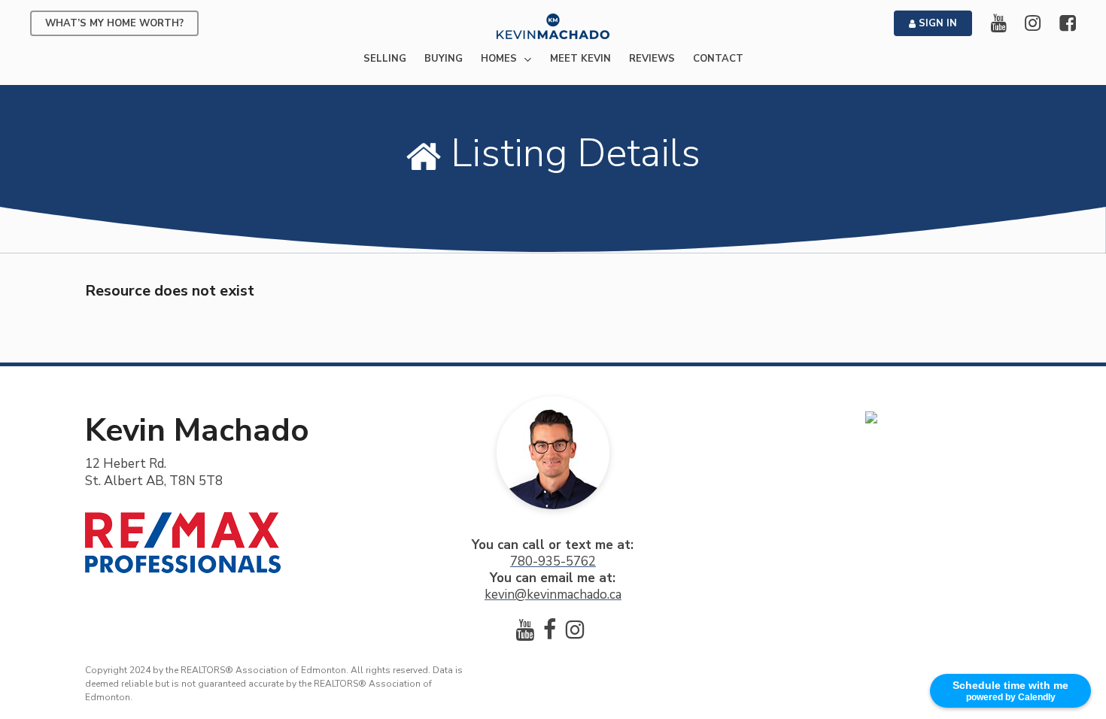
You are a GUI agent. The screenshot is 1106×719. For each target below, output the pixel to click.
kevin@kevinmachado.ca (553, 594)
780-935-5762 (553, 561)
